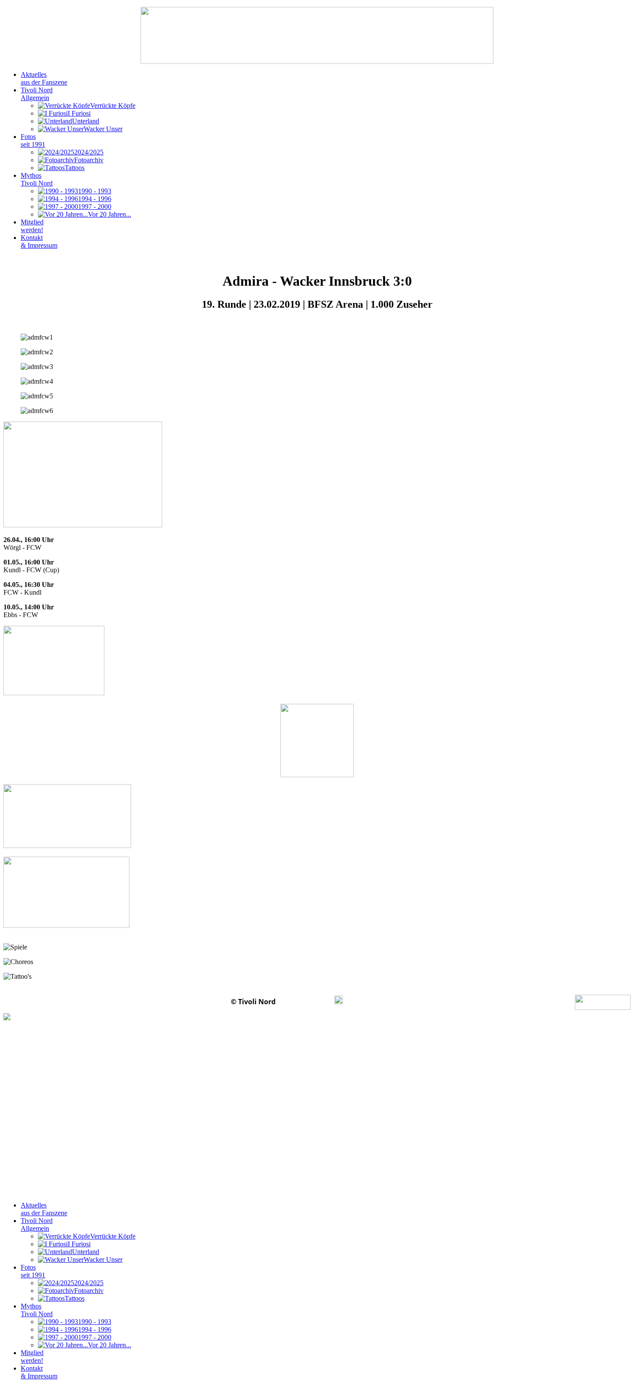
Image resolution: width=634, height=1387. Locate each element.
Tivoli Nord (37, 93)
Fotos (33, 140)
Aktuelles (44, 78)
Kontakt (39, 241)
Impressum (305, 1001)
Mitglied (32, 225)
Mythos (37, 179)
